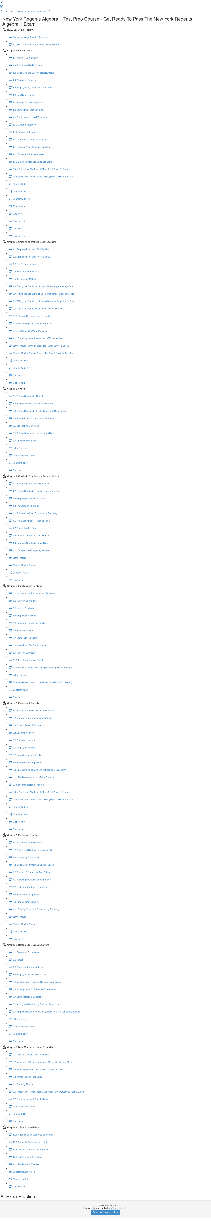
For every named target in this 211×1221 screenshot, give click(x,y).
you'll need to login (118, 1208)
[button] (2, 2)
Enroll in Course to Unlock (105, 1212)
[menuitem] (2, 7)
